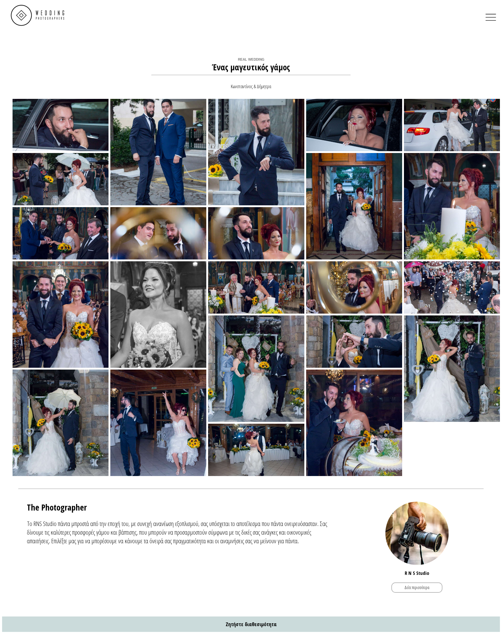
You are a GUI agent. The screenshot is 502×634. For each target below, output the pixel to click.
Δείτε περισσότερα (416, 587)
